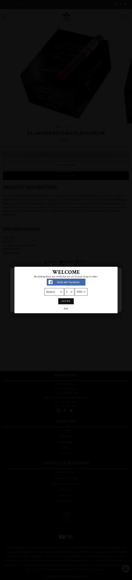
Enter (66, 301)
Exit (66, 308)
